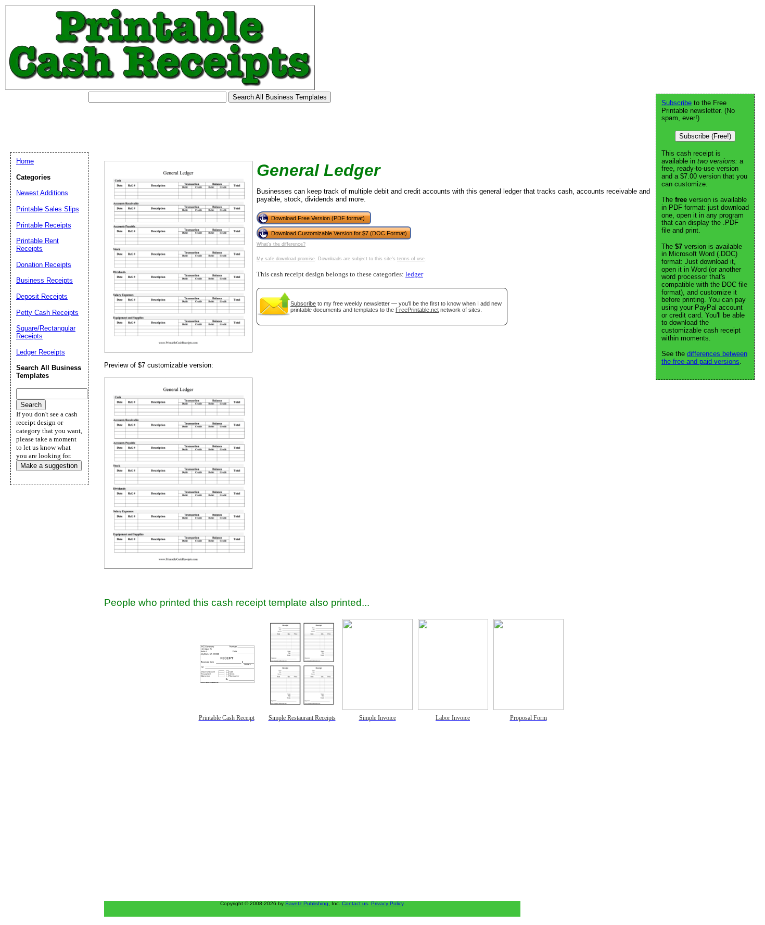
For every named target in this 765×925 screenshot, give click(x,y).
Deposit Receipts (42, 296)
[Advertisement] (194, 127)
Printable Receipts (43, 225)
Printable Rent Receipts (37, 244)
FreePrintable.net (417, 310)
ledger (414, 274)
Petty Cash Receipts (47, 312)
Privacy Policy (387, 903)
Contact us (355, 903)
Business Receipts (44, 280)
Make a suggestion (49, 466)
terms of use (411, 258)
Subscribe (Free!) (705, 136)
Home (25, 161)
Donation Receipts (43, 265)
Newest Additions (42, 193)
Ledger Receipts (40, 352)
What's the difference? (281, 244)
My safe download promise (286, 258)
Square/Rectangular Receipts (45, 332)
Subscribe (303, 303)
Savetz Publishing (306, 903)
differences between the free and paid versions (704, 357)
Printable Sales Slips (47, 209)
